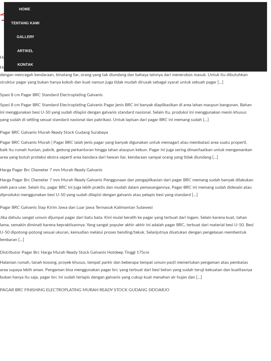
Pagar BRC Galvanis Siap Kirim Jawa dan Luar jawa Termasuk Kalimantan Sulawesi (76, 207)
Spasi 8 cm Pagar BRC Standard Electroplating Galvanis (51, 95)
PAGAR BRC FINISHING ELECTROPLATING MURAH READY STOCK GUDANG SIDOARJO (84, 290)
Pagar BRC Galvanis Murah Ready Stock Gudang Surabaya (54, 132)
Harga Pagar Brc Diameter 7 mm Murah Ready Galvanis (51, 170)
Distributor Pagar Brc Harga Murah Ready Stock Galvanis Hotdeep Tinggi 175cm (74, 252)
